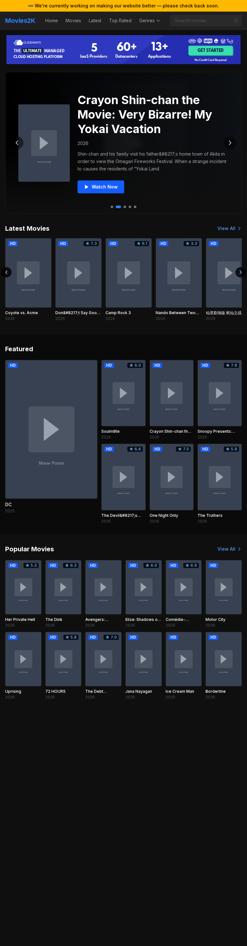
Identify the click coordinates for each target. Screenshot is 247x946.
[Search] (236, 20)
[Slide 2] (118, 207)
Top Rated (120, 20)
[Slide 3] (125, 207)
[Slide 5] (135, 207)
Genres (147, 20)
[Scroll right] (240, 272)
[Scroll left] (6, 272)
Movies (73, 20)
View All (226, 228)
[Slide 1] (112, 207)
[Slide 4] (130, 207)
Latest (95, 20)
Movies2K (20, 20)
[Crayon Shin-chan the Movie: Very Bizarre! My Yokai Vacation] (44, 143)
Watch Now (105, 186)
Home (51, 20)
